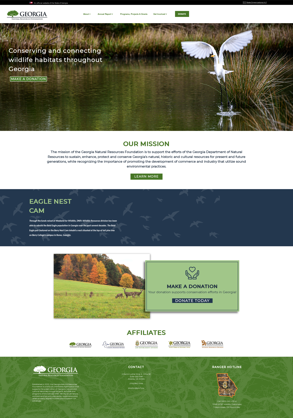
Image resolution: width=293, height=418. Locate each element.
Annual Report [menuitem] (103, 14)
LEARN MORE (146, 176)
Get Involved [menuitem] (157, 14)
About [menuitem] (84, 14)
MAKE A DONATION (28, 79)
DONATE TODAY (192, 300)
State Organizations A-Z (256, 2)
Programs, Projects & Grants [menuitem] (133, 13)
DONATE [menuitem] (182, 13)
